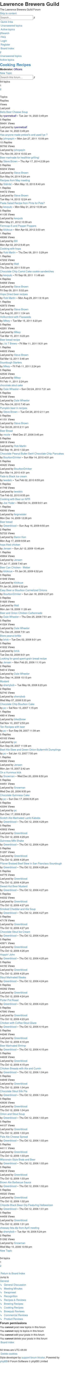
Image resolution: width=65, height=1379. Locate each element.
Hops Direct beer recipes (14, 294)
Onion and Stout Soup (12, 1114)
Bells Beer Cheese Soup (14, 112)
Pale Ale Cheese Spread (14, 1136)
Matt (16, 264)
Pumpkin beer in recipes (13, 408)
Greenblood (10, 525)
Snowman (9, 776)
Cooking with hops (10, 248)
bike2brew (20, 719)
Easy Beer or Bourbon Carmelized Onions (23, 590)
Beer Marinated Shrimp (13, 1045)
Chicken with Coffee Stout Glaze (18, 1023)
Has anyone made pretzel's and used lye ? (23, 134)
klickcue (7, 229)
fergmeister (20, 514)
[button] (0, 93)
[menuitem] (11, 25)
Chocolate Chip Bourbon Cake (17, 704)
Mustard (4, 681)
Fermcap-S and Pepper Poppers (18, 226)
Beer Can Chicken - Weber (15, 567)
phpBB (4, 1361)
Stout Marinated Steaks (13, 977)
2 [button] (0, 89)
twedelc (7, 480)
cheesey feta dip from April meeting (19, 1228)
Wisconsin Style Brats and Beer (17, 1159)
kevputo (7, 207)
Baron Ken (20, 537)
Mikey (6, 320)
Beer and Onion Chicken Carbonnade (21, 613)
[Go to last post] (26, 150)
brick (6, 639)
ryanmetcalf (9, 115)
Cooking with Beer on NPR (15, 499)
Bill (16, 241)
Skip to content (8, 13)
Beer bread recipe (10, 339)
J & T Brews (10, 343)
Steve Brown (10, 161)
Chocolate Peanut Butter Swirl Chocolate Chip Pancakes (32, 453)
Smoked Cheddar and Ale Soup (18, 909)
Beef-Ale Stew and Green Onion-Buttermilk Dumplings (30, 749)
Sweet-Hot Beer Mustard (13, 886)
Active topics (7, 60)
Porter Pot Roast (9, 1000)
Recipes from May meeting (15, 180)
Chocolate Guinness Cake (15, 795)
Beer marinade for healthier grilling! (19, 157)
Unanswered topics (11, 56)
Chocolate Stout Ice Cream (15, 932)
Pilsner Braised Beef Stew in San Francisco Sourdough (31, 863)
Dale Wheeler (11, 389)
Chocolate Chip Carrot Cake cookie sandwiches (27, 271)
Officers (18, 69)
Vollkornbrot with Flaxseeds (15, 317)
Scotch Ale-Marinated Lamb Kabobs (20, 818)
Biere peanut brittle (10, 635)
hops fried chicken (10, 544)
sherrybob (9, 685)
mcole (6, 434)
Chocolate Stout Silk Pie (13, 1091)
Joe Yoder (9, 503)
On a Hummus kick (10, 772)
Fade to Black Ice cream (13, 476)
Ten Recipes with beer (12, 727)
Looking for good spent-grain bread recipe (23, 658)
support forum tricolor (33, 1357)
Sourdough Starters (11, 362)
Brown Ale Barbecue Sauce (15, 1182)
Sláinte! (7, 184)
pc (4, 708)
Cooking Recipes (15, 64)
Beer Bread (6, 431)
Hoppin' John (7, 954)
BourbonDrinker (12, 457)
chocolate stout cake (11, 385)
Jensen (7, 548)
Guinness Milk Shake (12, 840)
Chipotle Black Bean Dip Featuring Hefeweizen (26, 1205)
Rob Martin (9, 252)
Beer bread (6, 522)
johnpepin (9, 138)
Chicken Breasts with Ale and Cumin (20, 1068)
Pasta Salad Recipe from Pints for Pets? (22, 203)
